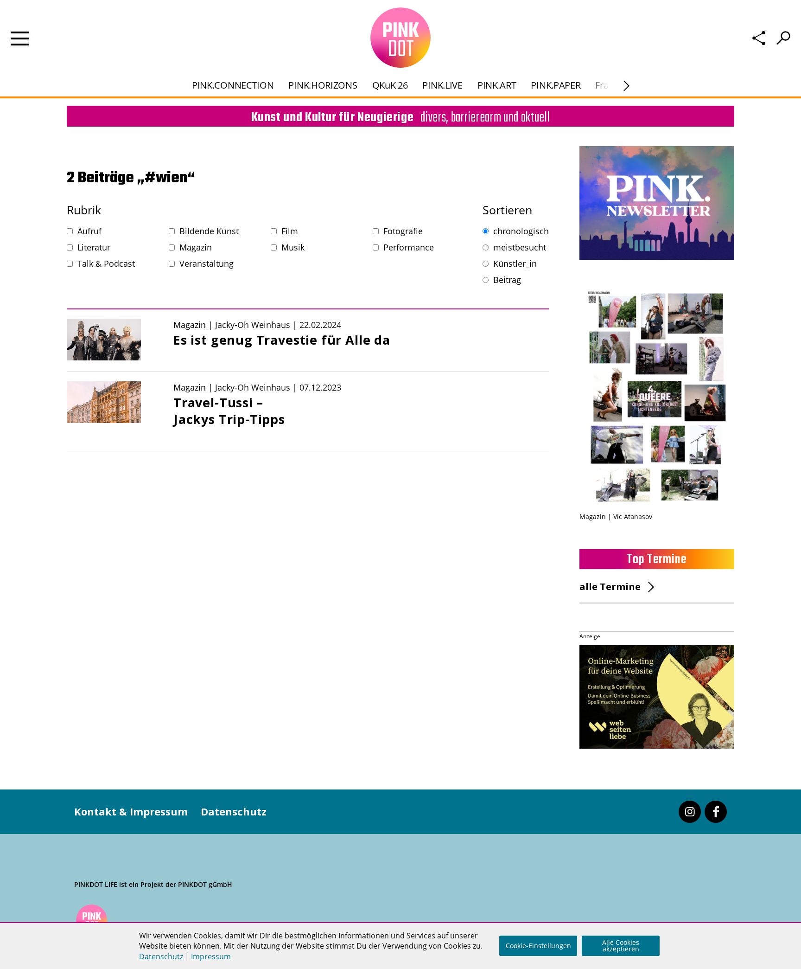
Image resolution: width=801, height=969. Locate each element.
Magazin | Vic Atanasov (615, 516)
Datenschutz (234, 811)
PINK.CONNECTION (233, 85)
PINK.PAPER (555, 85)
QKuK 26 (390, 85)
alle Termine (610, 586)
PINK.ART (496, 85)
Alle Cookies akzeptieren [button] (620, 945)
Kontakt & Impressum (131, 811)
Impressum (211, 956)
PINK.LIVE (442, 85)
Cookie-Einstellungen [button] (538, 945)
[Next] (626, 86)
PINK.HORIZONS (322, 85)
